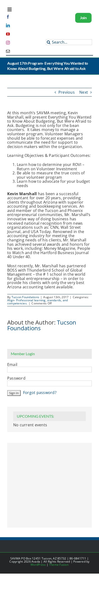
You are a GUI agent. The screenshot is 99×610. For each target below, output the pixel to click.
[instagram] (8, 43)
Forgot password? (39, 392)
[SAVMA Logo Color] (30, 26)
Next (83, 92)
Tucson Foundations (25, 297)
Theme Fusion (58, 565)
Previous (66, 92)
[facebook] (8, 17)
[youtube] (8, 34)
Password (16, 378)
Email (12, 365)
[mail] (8, 51)
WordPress (38, 565)
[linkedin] (8, 25)
